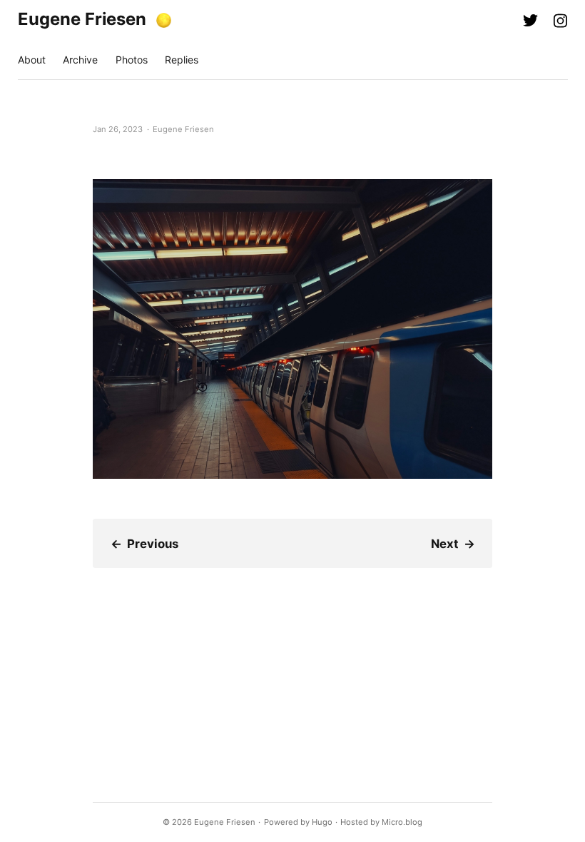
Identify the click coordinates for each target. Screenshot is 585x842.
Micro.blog (402, 822)
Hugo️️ (322, 822)
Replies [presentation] (181, 60)
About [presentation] (32, 60)
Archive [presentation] (80, 60)
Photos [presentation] (132, 60)
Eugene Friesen (82, 19)
